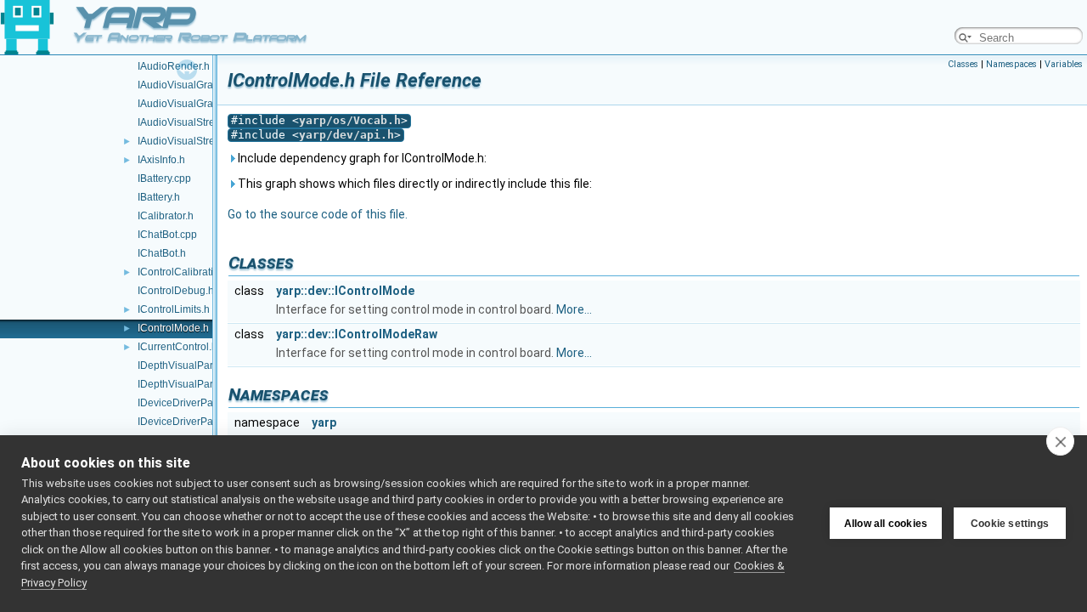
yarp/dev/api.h (346, 134)
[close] (1060, 441)
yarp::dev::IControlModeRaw (356, 334)
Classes (963, 64)
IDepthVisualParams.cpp (195, 365)
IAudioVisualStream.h (188, 141)
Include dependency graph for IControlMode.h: (361, 158)
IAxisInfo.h (161, 160)
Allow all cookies (885, 524)
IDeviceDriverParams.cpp (197, 403)
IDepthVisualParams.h (189, 384)
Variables (1064, 64)
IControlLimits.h (174, 309)
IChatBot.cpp (167, 235)
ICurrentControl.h (177, 347)
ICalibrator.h (166, 216)
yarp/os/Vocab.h (350, 120)
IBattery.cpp (164, 178)
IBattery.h (159, 197)
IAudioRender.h (174, 66)
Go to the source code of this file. (318, 214)
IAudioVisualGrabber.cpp (195, 85)
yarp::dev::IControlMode (345, 291)
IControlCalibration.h (186, 272)
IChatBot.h (162, 253)
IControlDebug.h (176, 291)
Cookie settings (1010, 524)
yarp (324, 422)
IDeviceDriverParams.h (191, 422)
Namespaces (1011, 64)
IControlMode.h (173, 328)
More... (574, 309)
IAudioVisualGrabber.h (190, 104)
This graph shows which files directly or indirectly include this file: (413, 183)
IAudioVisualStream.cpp (193, 122)
